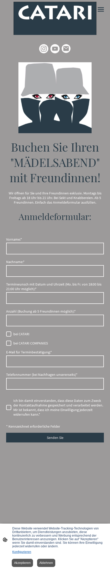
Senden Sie (55, 437)
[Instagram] (43, 48)
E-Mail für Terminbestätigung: (29, 352)
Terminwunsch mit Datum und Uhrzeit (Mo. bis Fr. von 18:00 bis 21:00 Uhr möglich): (54, 286)
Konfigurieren (21, 552)
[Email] (66, 48)
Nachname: (15, 261)
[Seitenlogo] (55, 18)
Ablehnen (46, 563)
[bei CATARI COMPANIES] (8, 343)
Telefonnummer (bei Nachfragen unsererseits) (42, 374)
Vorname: (14, 239)
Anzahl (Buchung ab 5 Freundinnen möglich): (41, 311)
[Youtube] (55, 48)
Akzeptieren (22, 563)
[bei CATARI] (8, 334)
